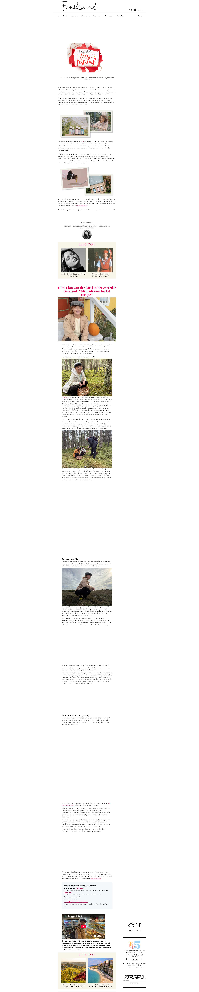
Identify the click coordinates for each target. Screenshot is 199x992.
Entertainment (109, 16)
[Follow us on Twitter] (140, 10)
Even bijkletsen (86, 16)
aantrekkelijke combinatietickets (76, 902)
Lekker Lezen (121, 16)
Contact (140, 16)
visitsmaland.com (95, 878)
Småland (65, 397)
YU (83, 141)
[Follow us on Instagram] (136, 10)
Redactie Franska (62, 16)
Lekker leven (74, 16)
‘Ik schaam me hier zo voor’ (135, 968)
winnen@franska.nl (81, 205)
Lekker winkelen (97, 16)
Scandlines (68, 892)
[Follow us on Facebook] (131, 10)
